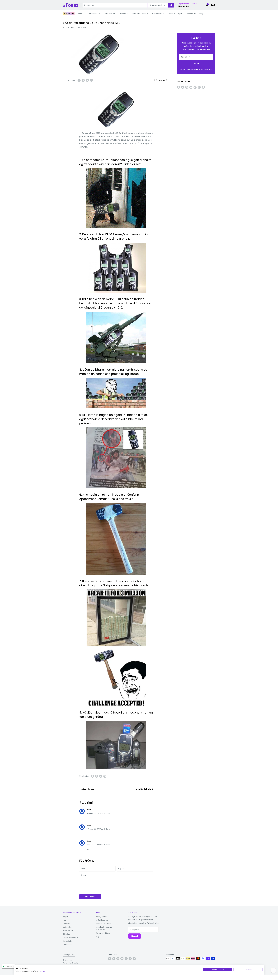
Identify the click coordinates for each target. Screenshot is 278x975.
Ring (201, 13)
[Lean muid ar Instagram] (186, 87)
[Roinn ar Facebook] (79, 80)
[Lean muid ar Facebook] (178, 87)
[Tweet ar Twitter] (87, 80)
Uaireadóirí (157, 13)
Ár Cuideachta (102, 920)
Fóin (80, 13)
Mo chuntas (183, 6)
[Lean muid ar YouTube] (190, 87)
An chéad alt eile (143, 789)
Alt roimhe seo (87, 789)
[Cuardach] (171, 5)
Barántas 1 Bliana (103, 933)
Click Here (42, 971)
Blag (97, 936)
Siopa (65, 916)
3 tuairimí (163, 80)
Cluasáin (189, 13)
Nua (64, 920)
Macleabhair (68, 930)
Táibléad (122, 13)
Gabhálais (108, 13)
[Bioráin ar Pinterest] (83, 80)
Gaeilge (67, 955)
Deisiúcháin (93, 13)
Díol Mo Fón (69, 13)
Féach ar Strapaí (175, 13)
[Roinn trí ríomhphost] (91, 80)
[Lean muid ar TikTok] (195, 87)
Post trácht (90, 896)
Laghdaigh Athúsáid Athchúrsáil (104, 928)
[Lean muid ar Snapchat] (203, 87)
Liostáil (196, 63)
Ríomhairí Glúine (139, 13)
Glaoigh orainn (102, 916)
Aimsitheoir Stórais (103, 923)
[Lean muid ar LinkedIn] (199, 87)
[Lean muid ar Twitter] (182, 87)
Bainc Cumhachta (70, 937)
